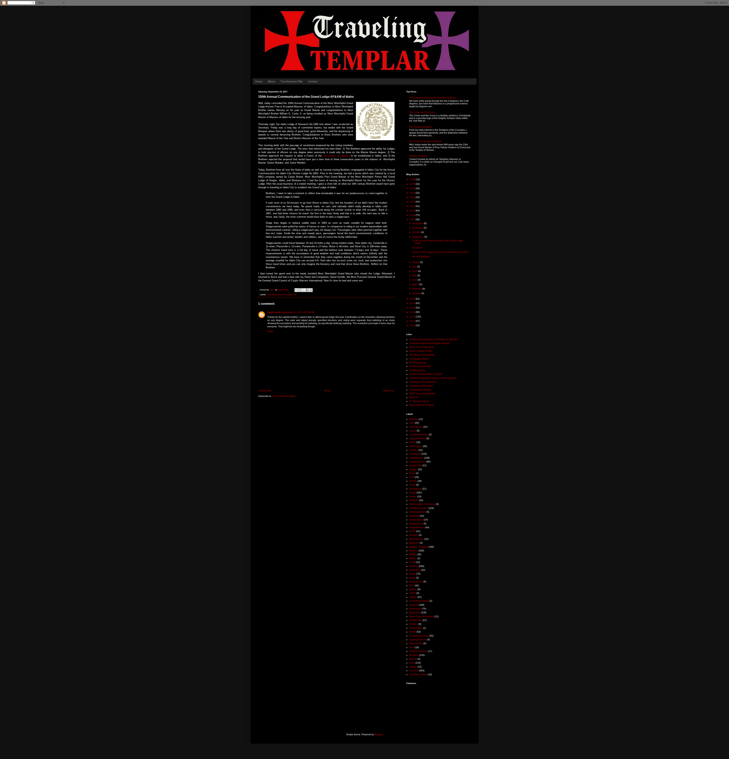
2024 (413, 188)
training (413, 659)
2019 (413, 210)
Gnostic (413, 481)
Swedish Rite (416, 643)
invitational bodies (418, 508)
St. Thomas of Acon (419, 401)
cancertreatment (417, 438)
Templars (414, 655)
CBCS (412, 442)
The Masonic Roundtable (422, 355)
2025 (413, 184)
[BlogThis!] (300, 290)
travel (412, 662)
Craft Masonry (273, 294)
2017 (413, 219)
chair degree (415, 446)
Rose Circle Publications (422, 347)
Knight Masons (416, 527)
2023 (413, 193)
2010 (413, 325)
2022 (413, 197)
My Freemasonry (417, 362)
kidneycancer (416, 523)
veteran (413, 666)
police (412, 577)
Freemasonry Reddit (419, 366)
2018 (413, 215)
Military (413, 554)
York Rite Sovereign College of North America (432, 378)
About (271, 81)
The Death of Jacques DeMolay (425, 141)
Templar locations (418, 651)
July (414, 266)
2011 (413, 321)
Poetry (412, 573)
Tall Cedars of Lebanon (336, 155)
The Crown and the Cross (422, 112)
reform (412, 593)
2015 (413, 303)
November (418, 228)
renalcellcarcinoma (419, 601)
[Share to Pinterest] (311, 290)
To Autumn (417, 247)
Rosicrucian (415, 608)
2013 (413, 312)
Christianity (415, 454)
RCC (411, 585)
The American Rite (291, 81)
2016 (413, 299)
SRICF (412, 632)
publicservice (416, 581)
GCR (411, 477)
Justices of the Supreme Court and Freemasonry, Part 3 (440, 252)
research (413, 605)
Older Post (388, 390)
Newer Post (265, 390)
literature (413, 535)
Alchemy (413, 419)
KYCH (412, 531)
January (416, 293)
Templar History (417, 370)
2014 (413, 307)
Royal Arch (414, 612)
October (416, 232)
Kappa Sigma (416, 519)
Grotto (412, 484)
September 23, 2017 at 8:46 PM (298, 312)
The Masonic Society (420, 389)
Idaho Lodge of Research (422, 504)
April (415, 280)
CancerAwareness (418, 434)
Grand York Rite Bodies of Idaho (425, 374)
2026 (413, 179)
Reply (270, 331)
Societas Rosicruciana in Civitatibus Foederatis (433, 339)
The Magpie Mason (419, 358)
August (416, 262)
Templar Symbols (418, 156)
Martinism (414, 543)
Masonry (413, 550)
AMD (411, 423)
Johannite (414, 516)
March (415, 284)
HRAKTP (413, 397)
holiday (413, 496)
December (418, 223)
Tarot (411, 647)
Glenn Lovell (274, 312)
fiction (412, 473)
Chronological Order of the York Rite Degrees (432, 97)
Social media (416, 628)
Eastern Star (415, 465)
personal (292, 294)
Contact (312, 81)
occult (412, 562)
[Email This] (296, 290)
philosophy (415, 570)
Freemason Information (421, 385)
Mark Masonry (416, 539)
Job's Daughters (417, 512)
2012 (413, 316)
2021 (413, 201)
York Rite (413, 670)
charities (413, 450)
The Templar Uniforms (420, 127)
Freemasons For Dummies (422, 382)
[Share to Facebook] (307, 290)
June (415, 271)
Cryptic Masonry (417, 461)
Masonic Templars (418, 547)
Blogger (378, 734)
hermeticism (415, 488)
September (418, 236)
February (417, 288)
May (414, 275)
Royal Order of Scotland (421, 405)
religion (413, 597)
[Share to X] (303, 290)
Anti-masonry (416, 427)
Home (258, 81)
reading (413, 589)
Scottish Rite (415, 620)
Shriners (413, 624)
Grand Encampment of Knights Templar (429, 343)
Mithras (413, 558)
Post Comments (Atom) (284, 396)
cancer (412, 430)
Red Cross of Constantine (422, 393)
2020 (413, 206)
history (284, 294)
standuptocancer (417, 639)
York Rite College (418, 674)
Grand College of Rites (421, 351)
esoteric (413, 469)
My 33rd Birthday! (421, 256)
